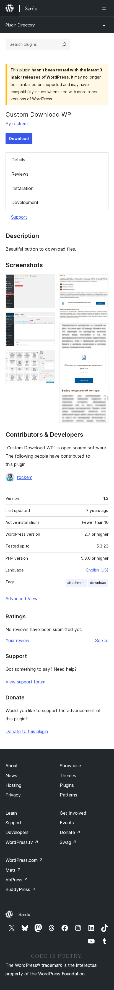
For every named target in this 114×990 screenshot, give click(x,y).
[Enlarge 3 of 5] (47, 358)
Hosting (13, 785)
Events (67, 822)
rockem (20, 123)
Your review (17, 640)
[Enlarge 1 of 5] (47, 282)
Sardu (24, 914)
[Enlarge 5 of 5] (101, 331)
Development (24, 202)
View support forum (25, 682)
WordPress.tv (22, 842)
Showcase (70, 765)
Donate (70, 832)
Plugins (67, 785)
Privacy (13, 795)
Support (19, 217)
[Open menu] (105, 8)
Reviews (19, 174)
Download (19, 138)
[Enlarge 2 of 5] (47, 320)
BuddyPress (21, 889)
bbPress (17, 879)
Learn (11, 813)
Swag (68, 842)
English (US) (97, 570)
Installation (22, 188)
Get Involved (73, 813)
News (11, 775)
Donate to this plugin (27, 731)
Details (18, 159)
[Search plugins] (64, 44)
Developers (17, 832)
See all (101, 640)
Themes (68, 775)
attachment (76, 583)
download (98, 583)
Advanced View (22, 598)
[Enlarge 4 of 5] (101, 282)
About (12, 765)
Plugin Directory (20, 25)
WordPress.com (24, 860)
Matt (13, 870)
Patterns (68, 795)
